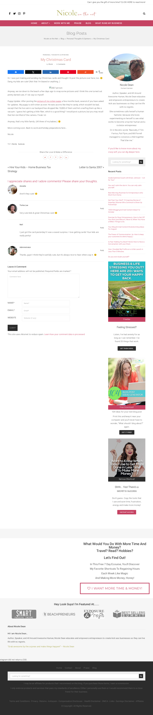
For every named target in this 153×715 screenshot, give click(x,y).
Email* (11, 310)
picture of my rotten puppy (49, 101)
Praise (78, 23)
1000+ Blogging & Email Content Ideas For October (124, 211)
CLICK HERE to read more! (133, 2)
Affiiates (140, 701)
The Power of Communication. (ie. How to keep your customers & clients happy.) (126, 235)
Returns (42, 701)
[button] (144, 13)
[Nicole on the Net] (76, 12)
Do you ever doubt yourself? (118, 257)
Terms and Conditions (19, 701)
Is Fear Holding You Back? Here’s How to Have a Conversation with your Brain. (126, 243)
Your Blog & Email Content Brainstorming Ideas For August (126, 228)
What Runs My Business (108, 23)
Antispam (52, 701)
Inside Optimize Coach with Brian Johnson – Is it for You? (126, 179)
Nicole (51, 64)
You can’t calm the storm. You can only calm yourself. (125, 186)
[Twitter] (14, 14)
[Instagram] (19, 14)
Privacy (34, 701)
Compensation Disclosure (71, 701)
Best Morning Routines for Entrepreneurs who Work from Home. (125, 194)
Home (34, 23)
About (44, 23)
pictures (22, 144)
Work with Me (62, 23)
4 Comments (60, 64)
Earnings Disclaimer (125, 701)
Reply (102, 189)
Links (111, 701)
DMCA (105, 701)
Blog (88, 23)
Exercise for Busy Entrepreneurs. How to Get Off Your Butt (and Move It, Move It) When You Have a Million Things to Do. (126, 219)
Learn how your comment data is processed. (64, 334)
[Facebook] (10, 14)
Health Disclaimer (92, 701)
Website (12, 317)
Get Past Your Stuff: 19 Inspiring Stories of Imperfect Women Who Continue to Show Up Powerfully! (125, 202)
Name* (11, 302)
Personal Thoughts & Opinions (56, 55)
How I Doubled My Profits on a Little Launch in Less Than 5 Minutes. (125, 250)
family (15, 144)
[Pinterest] (24, 14)
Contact (68, 667)
